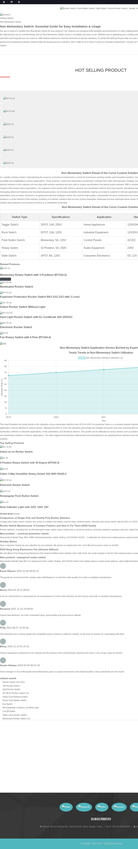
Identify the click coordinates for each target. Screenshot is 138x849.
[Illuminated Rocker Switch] (6, 282)
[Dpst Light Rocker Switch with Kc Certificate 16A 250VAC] (6, 313)
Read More (5, 279)
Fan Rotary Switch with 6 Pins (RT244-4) (25, 337)
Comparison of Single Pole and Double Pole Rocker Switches (35, 518)
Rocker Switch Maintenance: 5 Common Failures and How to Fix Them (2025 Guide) (48, 525)
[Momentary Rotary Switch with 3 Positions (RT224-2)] (5, 268)
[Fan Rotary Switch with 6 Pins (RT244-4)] (4, 333)
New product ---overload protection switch (24, 533)
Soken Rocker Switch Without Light (22, 306)
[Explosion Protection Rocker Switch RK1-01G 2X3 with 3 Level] (6, 292)
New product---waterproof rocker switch (23, 557)
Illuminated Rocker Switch (16, 286)
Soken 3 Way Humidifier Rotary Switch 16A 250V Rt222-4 (33, 473)
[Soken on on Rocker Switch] (5, 447)
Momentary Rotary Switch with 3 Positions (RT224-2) (33, 274)
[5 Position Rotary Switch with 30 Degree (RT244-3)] (4, 458)
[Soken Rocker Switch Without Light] (6, 302)
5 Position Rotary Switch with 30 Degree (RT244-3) (29, 462)
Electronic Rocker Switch (16, 327)
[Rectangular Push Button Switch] (5, 491)
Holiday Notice (8, 541)
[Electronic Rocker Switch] (6, 323)
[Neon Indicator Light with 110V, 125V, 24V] (4, 502)
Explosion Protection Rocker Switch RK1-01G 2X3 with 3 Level (39, 296)
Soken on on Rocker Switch (16, 451)
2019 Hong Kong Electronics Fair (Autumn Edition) (29, 549)
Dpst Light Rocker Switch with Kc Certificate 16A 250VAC (36, 317)
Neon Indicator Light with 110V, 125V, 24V (24, 507)
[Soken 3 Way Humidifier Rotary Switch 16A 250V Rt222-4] (4, 469)
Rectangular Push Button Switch (19, 495)
